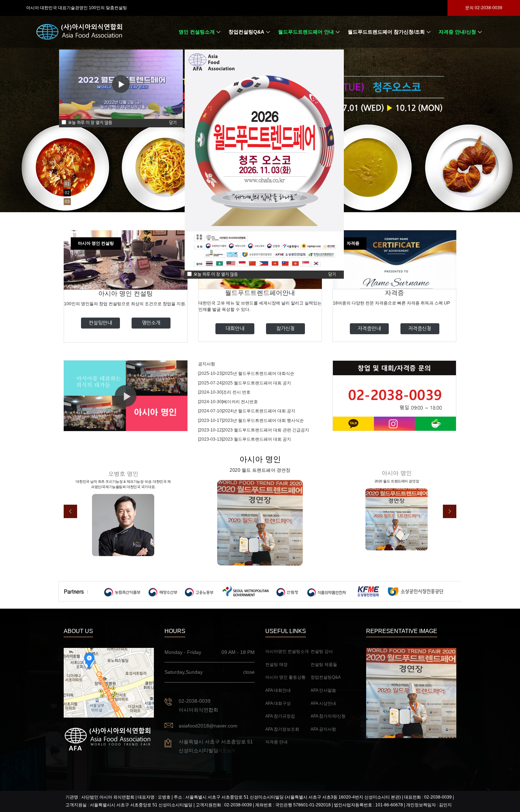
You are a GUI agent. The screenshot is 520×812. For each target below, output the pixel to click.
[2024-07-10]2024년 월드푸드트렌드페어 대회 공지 (246, 410)
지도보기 (226, 750)
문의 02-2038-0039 (483, 7)
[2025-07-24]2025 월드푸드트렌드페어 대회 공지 (244, 383)
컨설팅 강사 (322, 651)
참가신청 (285, 328)
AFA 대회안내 (278, 690)
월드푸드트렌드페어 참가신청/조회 (386, 32)
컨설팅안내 (100, 322)
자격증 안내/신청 (457, 32)
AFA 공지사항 (323, 729)
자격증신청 (419, 328)
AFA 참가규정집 (280, 716)
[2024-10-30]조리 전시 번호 (224, 392)
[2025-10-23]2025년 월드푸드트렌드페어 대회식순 (246, 373)
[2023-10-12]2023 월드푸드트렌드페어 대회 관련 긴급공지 (253, 430)
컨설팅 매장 (276, 664)
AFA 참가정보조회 (282, 729)
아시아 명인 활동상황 (285, 677)
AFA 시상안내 (323, 703)
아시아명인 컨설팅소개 (287, 651)
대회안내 (235, 328)
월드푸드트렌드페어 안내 (306, 32)
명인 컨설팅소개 (197, 32)
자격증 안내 (276, 742)
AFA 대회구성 (278, 703)
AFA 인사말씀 (323, 690)
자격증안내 (369, 328)
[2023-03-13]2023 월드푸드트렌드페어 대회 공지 (244, 439)
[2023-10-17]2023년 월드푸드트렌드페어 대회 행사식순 (251, 420)
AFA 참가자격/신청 (328, 716)
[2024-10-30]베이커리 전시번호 (228, 401)
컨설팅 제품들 (324, 664)
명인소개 (151, 322)
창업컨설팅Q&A (246, 32)
